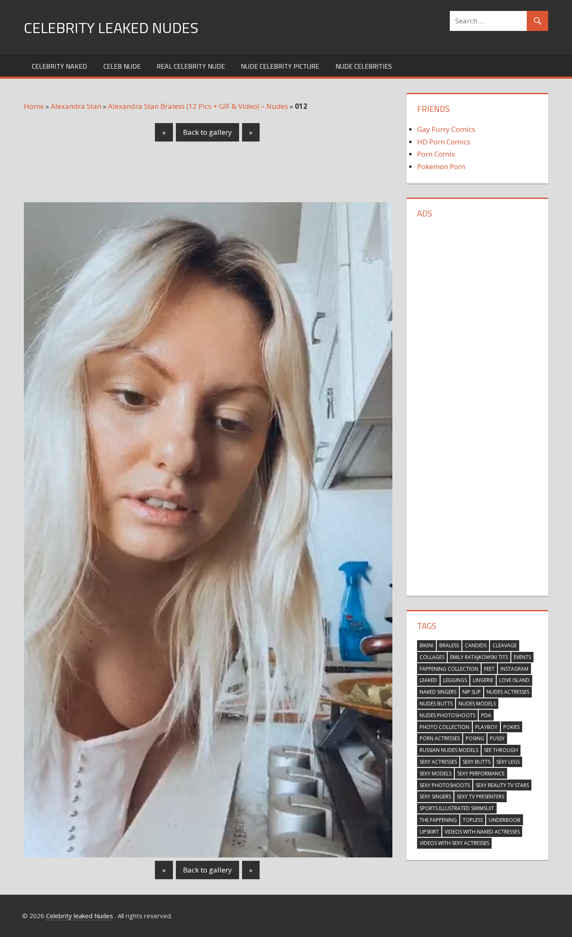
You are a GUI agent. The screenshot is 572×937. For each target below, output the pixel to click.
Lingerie (483, 680)
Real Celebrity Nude (191, 66)
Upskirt (429, 831)
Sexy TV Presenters (480, 796)
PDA (486, 715)
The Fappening (438, 820)
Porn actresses (440, 738)
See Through (501, 750)
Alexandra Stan (76, 106)
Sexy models (435, 773)
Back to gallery (207, 132)
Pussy (497, 738)
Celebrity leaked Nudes (111, 27)
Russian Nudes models (449, 750)
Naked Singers (438, 691)
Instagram (514, 668)
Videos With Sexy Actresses (454, 843)
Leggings (455, 680)
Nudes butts (436, 703)
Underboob (504, 820)
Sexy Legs (508, 761)
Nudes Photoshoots (447, 715)
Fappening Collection (449, 668)
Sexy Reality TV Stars (502, 785)
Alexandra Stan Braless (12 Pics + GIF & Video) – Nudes (198, 106)
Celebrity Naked (59, 66)
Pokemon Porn (441, 166)
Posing (475, 738)
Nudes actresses (508, 691)
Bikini (426, 645)
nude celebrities (363, 66)
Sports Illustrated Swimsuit (457, 808)
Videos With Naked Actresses (482, 831)
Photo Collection (444, 727)
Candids (476, 645)
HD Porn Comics (443, 142)
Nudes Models (477, 703)
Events (522, 657)
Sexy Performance (481, 773)
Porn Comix (436, 154)
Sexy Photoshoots (445, 785)
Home (34, 106)
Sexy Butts (476, 761)
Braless (449, 645)
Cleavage (504, 645)
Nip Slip (471, 691)
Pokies (511, 727)
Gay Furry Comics (446, 129)
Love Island (514, 680)
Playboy (486, 727)
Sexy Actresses (438, 761)
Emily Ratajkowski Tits (479, 657)
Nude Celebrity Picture (280, 66)
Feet (489, 668)
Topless (473, 820)
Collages (432, 657)
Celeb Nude (122, 66)
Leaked (428, 680)
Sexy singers (435, 796)
